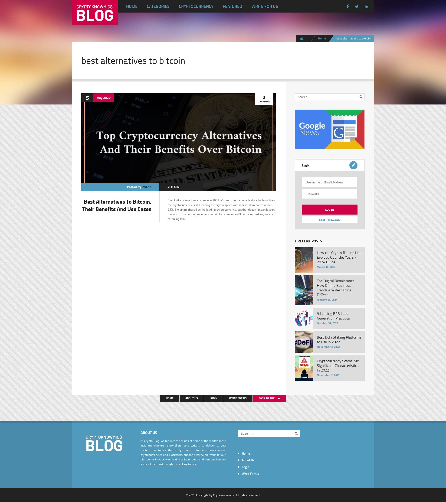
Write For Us (265, 6)
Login (306, 165)
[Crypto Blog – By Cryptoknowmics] (95, 21)
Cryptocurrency (196, 6)
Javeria (146, 186)
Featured (232, 6)
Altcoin (173, 186)
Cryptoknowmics (223, 495)
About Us (191, 398)
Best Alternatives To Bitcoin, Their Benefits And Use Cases (116, 205)
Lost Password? (329, 220)
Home (132, 6)
